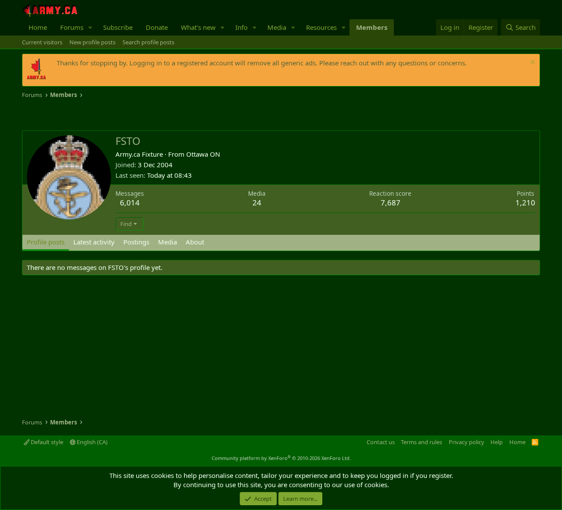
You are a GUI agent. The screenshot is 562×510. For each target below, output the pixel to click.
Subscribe (118, 27)
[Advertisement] (124, 115)
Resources (321, 27)
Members (371, 27)
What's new (198, 27)
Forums (71, 27)
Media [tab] (167, 241)
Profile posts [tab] (46, 241)
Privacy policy (466, 442)
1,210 (525, 203)
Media (276, 27)
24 (256, 203)
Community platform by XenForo (281, 458)
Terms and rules (421, 442)
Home (38, 27)
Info (241, 27)
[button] (90, 27)
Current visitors (42, 42)
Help (496, 442)
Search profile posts (148, 42)
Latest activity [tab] (94, 241)
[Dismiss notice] (531, 63)
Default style (46, 442)
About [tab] (195, 241)
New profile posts (92, 42)
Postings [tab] (136, 241)
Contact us (381, 442)
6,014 (130, 203)
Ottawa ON (203, 154)
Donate (157, 27)
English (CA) (92, 442)
